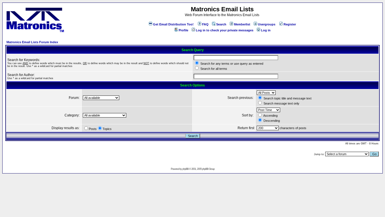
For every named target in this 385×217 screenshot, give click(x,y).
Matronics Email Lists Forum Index (32, 42)
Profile (183, 30)
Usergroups (266, 24)
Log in (266, 30)
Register (290, 24)
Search (221, 24)
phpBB (185, 169)
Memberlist (242, 24)
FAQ (205, 24)
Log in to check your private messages (224, 30)
